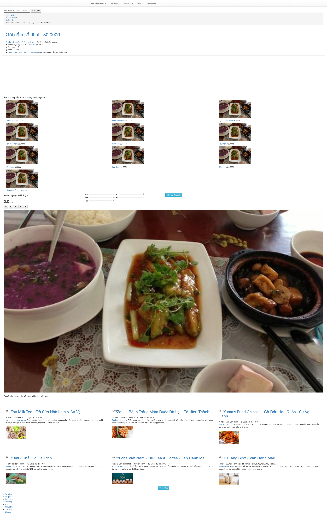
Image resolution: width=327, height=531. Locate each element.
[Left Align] (6, 206)
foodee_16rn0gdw (119, 420)
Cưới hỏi (8, 499)
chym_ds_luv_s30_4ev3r (16, 420)
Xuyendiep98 (224, 466)
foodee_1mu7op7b (13, 466)
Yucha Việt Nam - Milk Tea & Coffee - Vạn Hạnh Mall (161, 458)
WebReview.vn (98, 3)
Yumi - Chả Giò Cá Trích (31, 458)
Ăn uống (8, 494)
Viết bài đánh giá (174, 195)
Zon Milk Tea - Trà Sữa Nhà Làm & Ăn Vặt (46, 411)
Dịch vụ (8, 512)
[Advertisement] (163, 76)
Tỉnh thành (114, 3)
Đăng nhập (151, 3)
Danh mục (128, 3)
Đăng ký (140, 3)
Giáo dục (8, 509)
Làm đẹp (8, 501)
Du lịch (8, 496)
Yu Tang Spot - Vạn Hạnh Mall (249, 458)
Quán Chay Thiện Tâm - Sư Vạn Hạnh (23, 52)
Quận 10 (31, 44)
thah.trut (222, 424)
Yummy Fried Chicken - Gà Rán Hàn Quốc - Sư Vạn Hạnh (265, 414)
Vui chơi (8, 504)
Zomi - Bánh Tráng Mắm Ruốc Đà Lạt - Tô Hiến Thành (163, 411)
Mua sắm (9, 506)
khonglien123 (117, 466)
